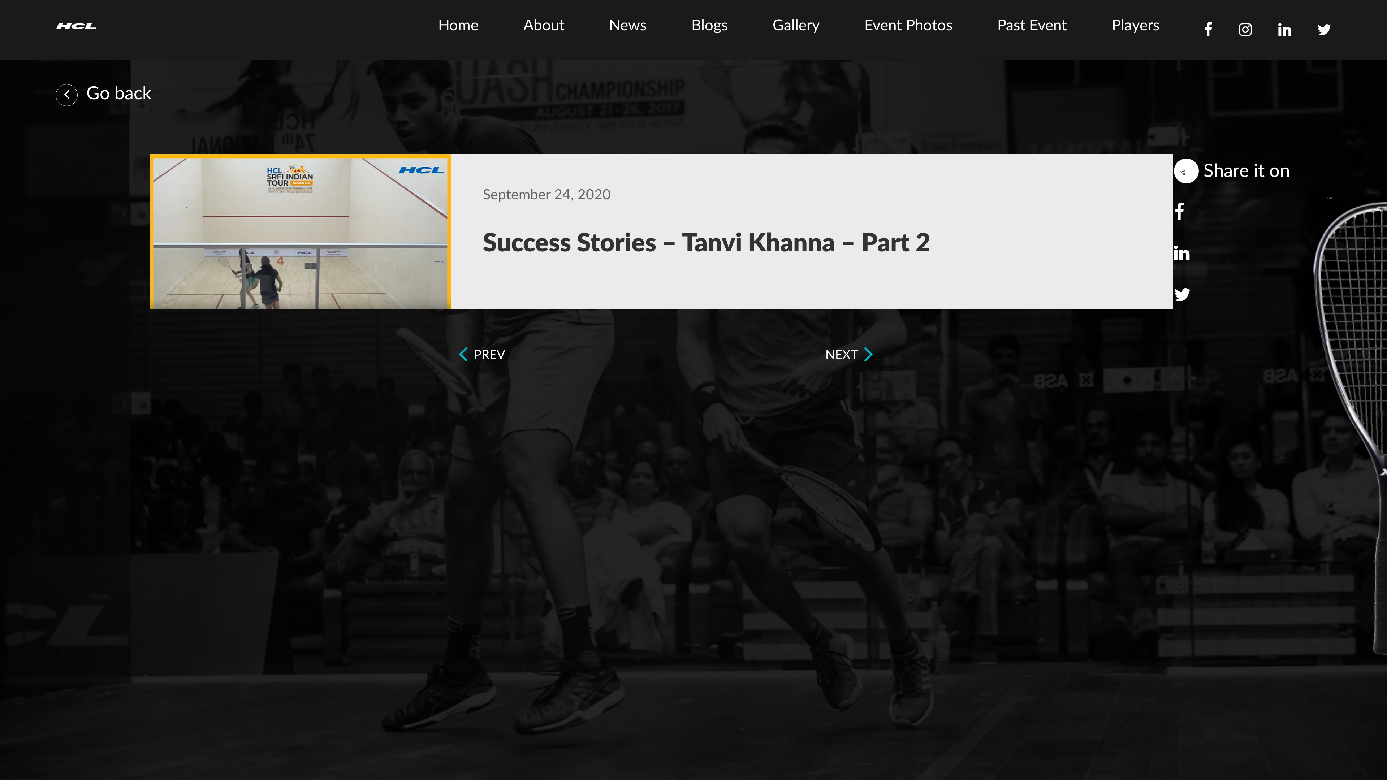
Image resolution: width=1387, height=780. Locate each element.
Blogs (709, 25)
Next (843, 355)
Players (1135, 25)
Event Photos (908, 25)
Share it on (1244, 171)
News (628, 25)
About (544, 25)
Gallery (796, 25)
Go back (116, 94)
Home (458, 25)
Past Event (1032, 25)
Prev (488, 355)
